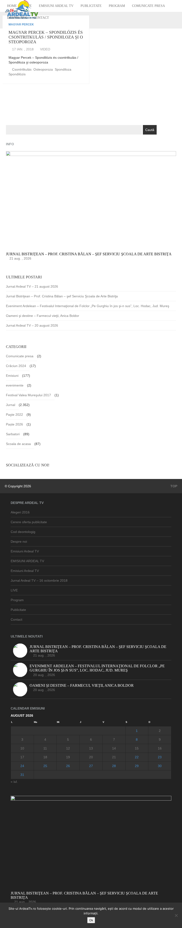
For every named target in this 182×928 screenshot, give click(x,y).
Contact (41, 17)
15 (137, 748)
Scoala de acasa (18, 444)
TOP (173, 486)
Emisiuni (12, 375)
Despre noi (19, 541)
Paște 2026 (14, 424)
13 (91, 748)
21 (114, 757)
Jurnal (10, 405)
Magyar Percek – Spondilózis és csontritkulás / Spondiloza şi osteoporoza (46, 37)
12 (68, 748)
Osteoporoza (43, 69)
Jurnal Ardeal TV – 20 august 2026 (32, 325)
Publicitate (91, 6)
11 (45, 748)
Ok (91, 920)
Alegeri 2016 (20, 512)
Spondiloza (63, 69)
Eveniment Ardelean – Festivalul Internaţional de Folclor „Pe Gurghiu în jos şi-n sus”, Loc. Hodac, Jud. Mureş (87, 306)
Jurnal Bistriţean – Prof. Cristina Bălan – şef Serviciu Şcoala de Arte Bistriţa (62, 296)
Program (117, 6)
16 (160, 748)
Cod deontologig (23, 532)
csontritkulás (22, 69)
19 (68, 757)
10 (22, 748)
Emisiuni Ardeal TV (56, 6)
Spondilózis (17, 74)
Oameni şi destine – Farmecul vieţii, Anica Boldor (42, 316)
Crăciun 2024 (16, 366)
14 (114, 748)
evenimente (14, 385)
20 (91, 757)
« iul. (14, 781)
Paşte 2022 (14, 414)
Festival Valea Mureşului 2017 (28, 395)
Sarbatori (13, 434)
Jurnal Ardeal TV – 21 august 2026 (32, 286)
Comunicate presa (148, 6)
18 (45, 757)
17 (22, 757)
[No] (176, 915)
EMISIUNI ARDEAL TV (27, 561)
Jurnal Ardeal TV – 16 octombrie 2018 (39, 580)
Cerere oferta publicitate (29, 522)
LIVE (14, 590)
